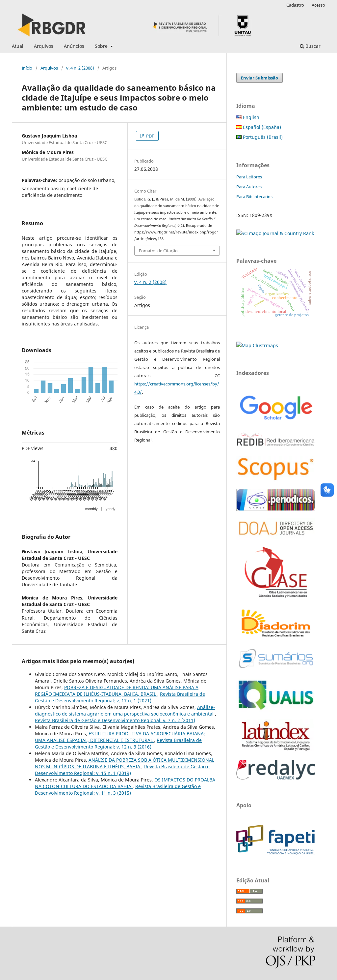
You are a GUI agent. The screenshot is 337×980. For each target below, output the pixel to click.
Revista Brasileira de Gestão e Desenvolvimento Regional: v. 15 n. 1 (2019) (122, 769)
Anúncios (74, 46)
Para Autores (249, 187)
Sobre (102, 46)
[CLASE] (275, 596)
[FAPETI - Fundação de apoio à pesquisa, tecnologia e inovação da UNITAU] (275, 853)
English (250, 117)
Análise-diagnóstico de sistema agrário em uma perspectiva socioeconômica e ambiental (125, 710)
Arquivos (43, 46)
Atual (17, 46)
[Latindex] (275, 751)
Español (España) (261, 127)
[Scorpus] (275, 480)
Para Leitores (249, 177)
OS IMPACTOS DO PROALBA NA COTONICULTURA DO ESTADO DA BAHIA (125, 783)
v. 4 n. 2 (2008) (80, 68)
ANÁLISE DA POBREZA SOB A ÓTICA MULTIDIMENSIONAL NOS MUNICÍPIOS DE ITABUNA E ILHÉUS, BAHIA (124, 763)
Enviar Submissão (259, 78)
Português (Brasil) (262, 137)
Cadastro (295, 5)
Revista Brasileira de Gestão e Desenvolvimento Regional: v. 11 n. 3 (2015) (118, 789)
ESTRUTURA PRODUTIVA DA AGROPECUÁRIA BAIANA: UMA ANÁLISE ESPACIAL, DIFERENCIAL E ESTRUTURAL (120, 736)
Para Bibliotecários (254, 196)
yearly (111, 509)
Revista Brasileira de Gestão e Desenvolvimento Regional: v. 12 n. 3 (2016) (118, 743)
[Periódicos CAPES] (275, 509)
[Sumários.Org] (275, 669)
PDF (149, 136)
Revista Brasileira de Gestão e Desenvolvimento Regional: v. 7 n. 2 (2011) (115, 720)
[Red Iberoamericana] (275, 447)
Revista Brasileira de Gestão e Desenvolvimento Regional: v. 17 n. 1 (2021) (120, 697)
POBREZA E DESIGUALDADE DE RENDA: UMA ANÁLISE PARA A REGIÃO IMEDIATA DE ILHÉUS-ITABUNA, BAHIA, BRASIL (116, 690)
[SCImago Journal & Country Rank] (275, 233)
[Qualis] (275, 710)
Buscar (312, 46)
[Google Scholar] (275, 420)
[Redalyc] (275, 778)
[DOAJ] (275, 538)
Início (27, 68)
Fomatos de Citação (158, 251)
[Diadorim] (275, 637)
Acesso (318, 5)
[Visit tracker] (257, 345)
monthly (91, 509)
